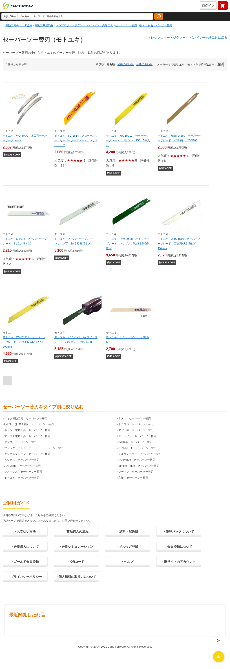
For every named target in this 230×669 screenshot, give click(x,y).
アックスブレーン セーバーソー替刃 (27, 454)
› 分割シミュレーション (76, 546)
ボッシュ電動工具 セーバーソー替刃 (27, 430)
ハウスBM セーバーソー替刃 (22, 465)
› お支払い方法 (25, 531)
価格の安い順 (125, 64)
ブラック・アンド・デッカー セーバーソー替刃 (34, 448)
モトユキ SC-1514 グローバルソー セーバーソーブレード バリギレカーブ (76, 140)
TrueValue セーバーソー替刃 (136, 459)
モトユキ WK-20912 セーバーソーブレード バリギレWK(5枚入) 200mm (24, 342)
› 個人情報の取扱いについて (76, 576)
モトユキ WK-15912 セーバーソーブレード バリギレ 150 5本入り (128, 140)
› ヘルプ (127, 561)
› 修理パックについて (179, 531)
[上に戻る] (218, 661)
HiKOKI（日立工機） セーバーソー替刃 (29, 424)
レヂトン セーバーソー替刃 (135, 471)
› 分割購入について (25, 546)
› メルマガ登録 (127, 546)
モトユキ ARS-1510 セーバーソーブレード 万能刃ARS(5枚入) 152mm (179, 243)
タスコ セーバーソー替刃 (134, 418)
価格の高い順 (144, 64)
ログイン (208, 5)
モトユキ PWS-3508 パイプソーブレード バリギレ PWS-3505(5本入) (127, 243)
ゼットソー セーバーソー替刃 (137, 436)
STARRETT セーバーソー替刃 (137, 448)
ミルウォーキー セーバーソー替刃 (139, 454)
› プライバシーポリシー (25, 576)
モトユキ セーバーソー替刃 (21, 477)
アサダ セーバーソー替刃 (20, 442)
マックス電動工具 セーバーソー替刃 (27, 436)
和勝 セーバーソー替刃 (133, 477)
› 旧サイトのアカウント (179, 561)
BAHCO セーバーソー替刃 (135, 442)
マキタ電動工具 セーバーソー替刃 (25, 418)
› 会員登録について (178, 546)
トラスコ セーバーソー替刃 (135, 424)
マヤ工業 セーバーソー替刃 (135, 430)
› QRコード (76, 561)
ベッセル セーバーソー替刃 (21, 459)
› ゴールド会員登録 (25, 561)
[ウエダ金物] (18, 6)
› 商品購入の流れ (76, 531)
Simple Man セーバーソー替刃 (138, 465)
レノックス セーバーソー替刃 (23, 471)
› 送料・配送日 (127, 531)
